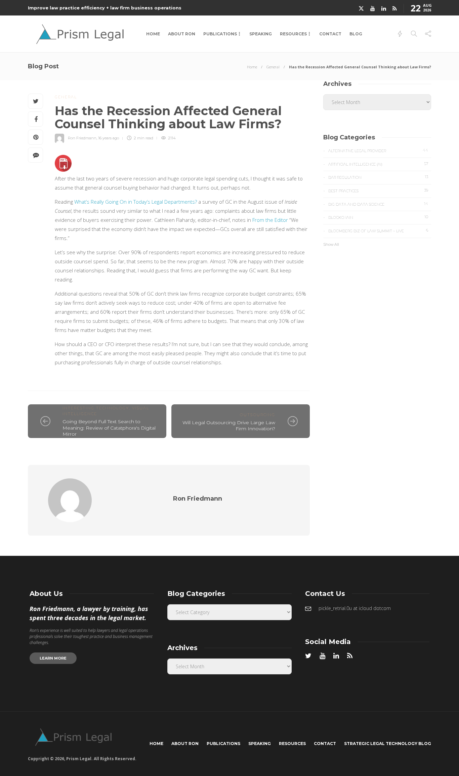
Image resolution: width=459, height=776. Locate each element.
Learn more (53, 658)
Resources (293, 33)
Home (153, 33)
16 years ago (108, 138)
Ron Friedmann (82, 138)
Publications (220, 33)
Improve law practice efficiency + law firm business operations (104, 7)
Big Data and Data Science (378, 204)
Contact (330, 33)
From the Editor (270, 219)
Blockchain (378, 217)
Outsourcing (257, 414)
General (273, 66)
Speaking (260, 33)
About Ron (181, 33)
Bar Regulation (378, 177)
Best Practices (378, 190)
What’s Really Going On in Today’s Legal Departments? (135, 201)
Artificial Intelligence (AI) (378, 164)
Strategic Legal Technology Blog (387, 743)
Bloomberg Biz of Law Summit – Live (378, 230)
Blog (355, 33)
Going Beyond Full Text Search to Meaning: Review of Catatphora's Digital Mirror (109, 427)
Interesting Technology (95, 408)
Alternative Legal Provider (378, 150)
